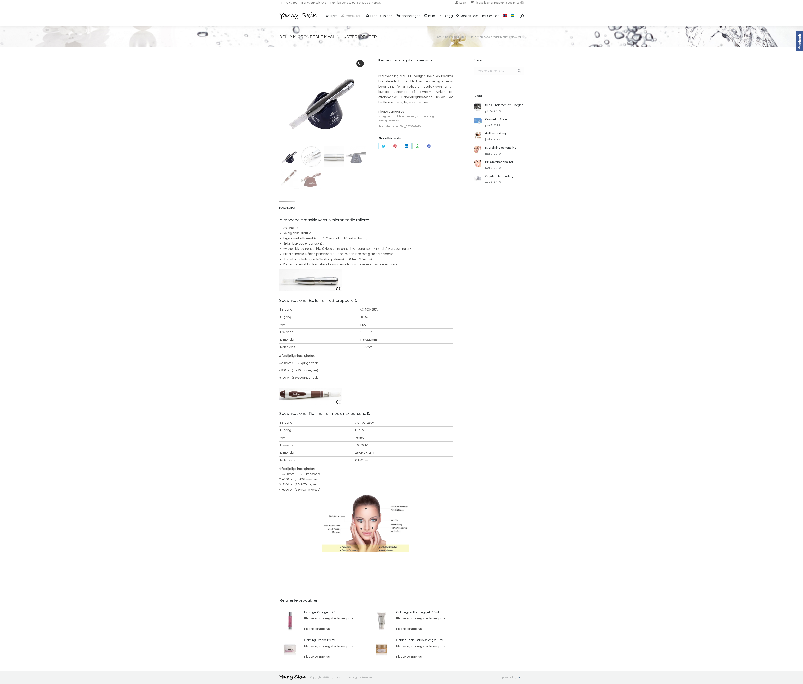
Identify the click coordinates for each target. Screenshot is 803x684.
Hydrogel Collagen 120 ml (321, 612)
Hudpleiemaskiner (404, 116)
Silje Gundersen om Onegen (504, 105)
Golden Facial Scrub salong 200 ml (419, 640)
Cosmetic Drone (496, 119)
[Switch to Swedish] (512, 16)
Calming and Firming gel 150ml (417, 612)
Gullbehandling (495, 133)
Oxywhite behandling (499, 176)
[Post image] (478, 107)
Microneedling (425, 116)
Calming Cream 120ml (319, 640)
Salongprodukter (388, 120)
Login (462, 2)
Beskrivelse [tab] (287, 208)
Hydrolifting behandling (501, 147)
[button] (360, 63)
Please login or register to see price (499, 2)
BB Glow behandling (499, 161)
